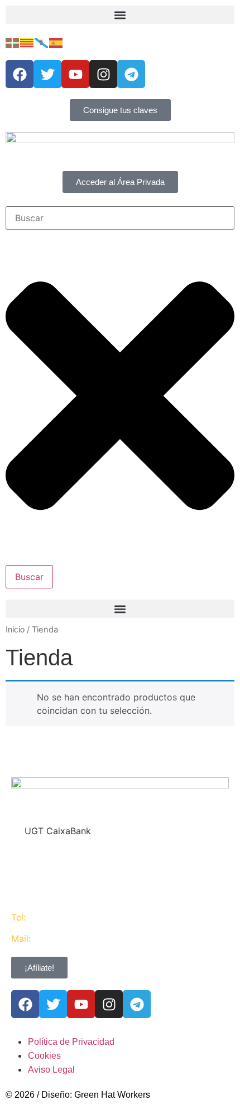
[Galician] (42, 42)
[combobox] (120, 218)
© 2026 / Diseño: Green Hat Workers (78, 1094)
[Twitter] (47, 74)
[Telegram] (131, 74)
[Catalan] (27, 42)
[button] (120, 15)
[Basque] (13, 42)
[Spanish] (56, 42)
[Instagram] (103, 74)
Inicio (15, 629)
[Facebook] (19, 74)
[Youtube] (75, 74)
